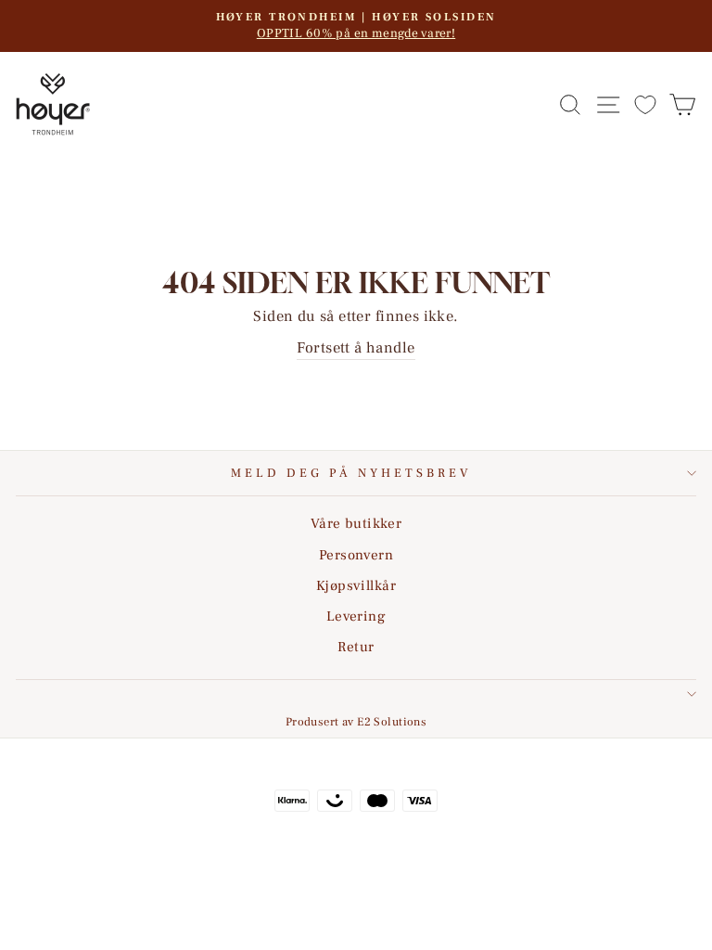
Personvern (356, 555)
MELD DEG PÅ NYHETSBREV (351, 473)
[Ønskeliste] (645, 104)
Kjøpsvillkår (356, 585)
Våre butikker (356, 523)
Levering (356, 616)
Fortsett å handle (355, 348)
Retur (355, 646)
